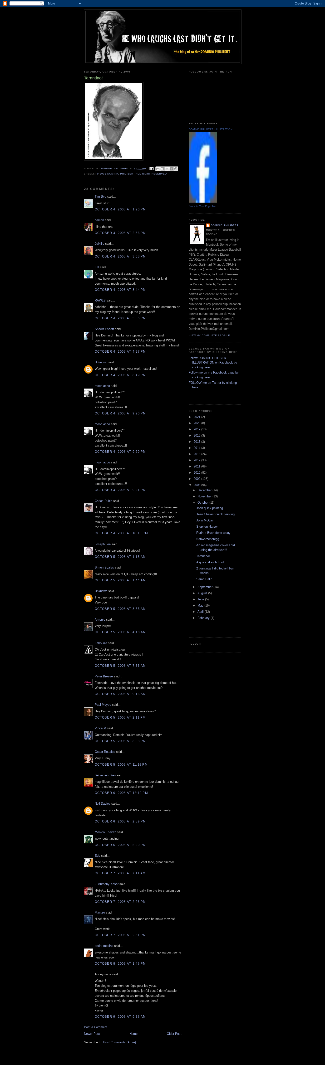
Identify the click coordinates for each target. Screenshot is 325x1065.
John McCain (205, 520)
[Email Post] (151, 168)
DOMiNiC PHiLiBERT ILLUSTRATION (210, 129)
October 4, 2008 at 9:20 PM (120, 413)
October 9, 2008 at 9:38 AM (120, 1016)
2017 (197, 429)
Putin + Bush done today (213, 533)
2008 (197, 485)
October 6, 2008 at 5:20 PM (120, 845)
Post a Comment (95, 1027)
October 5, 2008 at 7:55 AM (120, 665)
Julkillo (99, 243)
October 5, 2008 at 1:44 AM (120, 580)
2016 (197, 435)
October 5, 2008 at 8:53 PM (120, 741)
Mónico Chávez (105, 832)
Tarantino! (203, 556)
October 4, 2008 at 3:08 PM (120, 256)
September (205, 587)
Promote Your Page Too (202, 206)
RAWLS (100, 300)
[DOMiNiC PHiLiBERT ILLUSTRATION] (203, 201)
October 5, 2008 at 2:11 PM (120, 717)
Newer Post (92, 1034)
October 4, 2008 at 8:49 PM (120, 375)
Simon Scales (104, 567)
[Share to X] (166, 168)
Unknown (101, 362)
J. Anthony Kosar (106, 884)
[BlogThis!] (162, 168)
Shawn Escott (104, 329)
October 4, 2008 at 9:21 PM (120, 490)
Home (133, 1034)
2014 (197, 448)
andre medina (104, 946)
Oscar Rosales (105, 752)
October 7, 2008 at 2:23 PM (120, 902)
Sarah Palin (204, 579)
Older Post (174, 1034)
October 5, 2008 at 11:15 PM (121, 764)
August (202, 593)
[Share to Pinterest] (175, 168)
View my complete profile (209, 335)
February (204, 618)
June (201, 599)
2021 (197, 417)
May (200, 605)
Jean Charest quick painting (215, 514)
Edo (97, 855)
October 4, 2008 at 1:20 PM (120, 209)
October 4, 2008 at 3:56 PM (120, 318)
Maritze (100, 912)
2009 (197, 479)
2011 (197, 466)
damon (99, 220)
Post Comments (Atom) (119, 1042)
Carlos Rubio (103, 501)
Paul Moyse (103, 704)
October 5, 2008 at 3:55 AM (120, 609)
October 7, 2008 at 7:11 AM (120, 873)
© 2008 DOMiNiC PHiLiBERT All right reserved (132, 173)
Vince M (100, 728)
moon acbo (102, 386)
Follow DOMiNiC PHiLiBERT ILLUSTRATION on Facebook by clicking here (213, 362)
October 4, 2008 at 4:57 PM (120, 351)
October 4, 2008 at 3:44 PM (120, 290)
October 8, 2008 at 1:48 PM (120, 963)
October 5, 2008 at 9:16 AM (120, 694)
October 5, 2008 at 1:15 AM (120, 557)
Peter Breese (104, 676)
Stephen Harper (207, 526)
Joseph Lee (103, 544)
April (201, 611)
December (204, 490)
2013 (197, 454)
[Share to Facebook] (171, 168)
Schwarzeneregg (207, 539)
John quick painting (209, 508)
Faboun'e (101, 643)
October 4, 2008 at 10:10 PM (121, 533)
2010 (197, 472)
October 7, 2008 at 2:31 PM (120, 935)
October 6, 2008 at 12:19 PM (121, 793)
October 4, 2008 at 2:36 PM (120, 233)
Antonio (100, 619)
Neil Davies (102, 803)
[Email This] (157, 168)
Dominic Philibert (224, 225)
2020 (197, 423)
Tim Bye (100, 196)
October (203, 502)
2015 (197, 441)
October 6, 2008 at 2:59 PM (120, 821)
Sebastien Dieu (105, 775)
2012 (197, 460)
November (204, 496)
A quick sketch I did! (210, 562)
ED (97, 267)
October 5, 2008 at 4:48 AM (120, 632)
